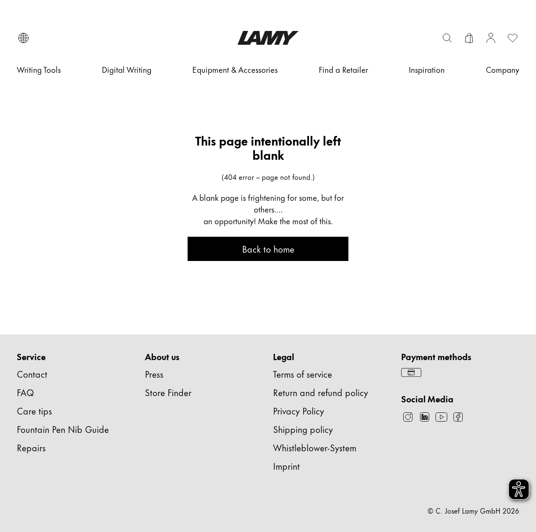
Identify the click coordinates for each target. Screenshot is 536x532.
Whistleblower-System (314, 447)
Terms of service (302, 374)
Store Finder (168, 392)
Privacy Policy (298, 410)
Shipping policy (303, 429)
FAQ (25, 392)
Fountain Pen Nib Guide (63, 429)
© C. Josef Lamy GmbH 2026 (473, 510)
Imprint (286, 466)
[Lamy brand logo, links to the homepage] (267, 38)
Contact (32, 374)
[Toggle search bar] (447, 38)
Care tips (34, 410)
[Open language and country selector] (23, 38)
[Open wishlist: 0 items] (512, 38)
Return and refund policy (320, 392)
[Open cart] (469, 38)
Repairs (31, 447)
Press (154, 374)
